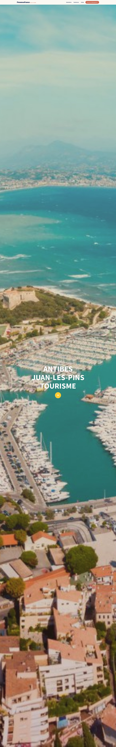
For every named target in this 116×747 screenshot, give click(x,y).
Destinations (68, 2)
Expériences (76, 2)
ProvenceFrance (26, 2)
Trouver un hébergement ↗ (92, 2)
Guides (82, 2)
